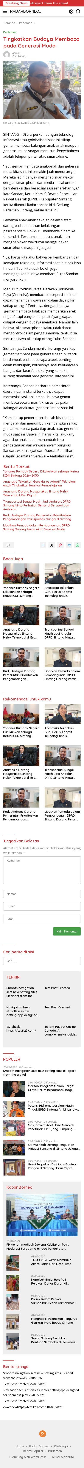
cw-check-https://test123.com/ (21, 1029)
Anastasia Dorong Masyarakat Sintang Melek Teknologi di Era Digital (35, 493)
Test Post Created (57, 988)
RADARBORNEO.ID (25, 12)
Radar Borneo (39, 1446)
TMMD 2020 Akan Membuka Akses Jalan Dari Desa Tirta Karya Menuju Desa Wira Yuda (53, 1262)
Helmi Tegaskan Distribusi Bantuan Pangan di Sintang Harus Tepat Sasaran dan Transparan (53, 1166)
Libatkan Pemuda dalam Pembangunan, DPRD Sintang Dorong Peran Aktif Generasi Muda (36, 527)
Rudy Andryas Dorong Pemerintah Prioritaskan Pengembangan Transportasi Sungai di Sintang (37, 517)
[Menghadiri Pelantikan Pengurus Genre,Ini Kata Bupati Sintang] (12, 1322)
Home (20, 1446)
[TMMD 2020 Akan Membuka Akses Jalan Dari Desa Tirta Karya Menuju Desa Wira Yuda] (12, 1263)
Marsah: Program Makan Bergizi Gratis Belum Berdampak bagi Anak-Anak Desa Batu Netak (51, 1088)
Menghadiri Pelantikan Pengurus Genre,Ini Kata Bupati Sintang (54, 1321)
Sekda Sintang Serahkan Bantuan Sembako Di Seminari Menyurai (53, 1340)
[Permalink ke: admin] (6, 54)
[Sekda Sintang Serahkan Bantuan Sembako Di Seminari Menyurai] (12, 1341)
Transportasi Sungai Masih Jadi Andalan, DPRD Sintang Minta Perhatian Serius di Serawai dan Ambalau (37, 505)
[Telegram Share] (69, 545)
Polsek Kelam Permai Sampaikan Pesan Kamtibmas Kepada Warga (53, 1301)
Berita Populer (33, 1451)
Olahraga (61, 1446)
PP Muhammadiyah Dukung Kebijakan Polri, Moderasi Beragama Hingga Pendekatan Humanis (37, 1246)
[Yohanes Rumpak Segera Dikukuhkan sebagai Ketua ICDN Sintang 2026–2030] (21, 573)
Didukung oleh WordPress (28, 1457)
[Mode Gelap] (71, 11)
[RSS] (42, 1434)
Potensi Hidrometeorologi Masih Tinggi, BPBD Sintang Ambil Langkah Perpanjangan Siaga (54, 1107)
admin (16, 53)
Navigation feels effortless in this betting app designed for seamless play (21, 1011)
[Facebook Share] (43, 545)
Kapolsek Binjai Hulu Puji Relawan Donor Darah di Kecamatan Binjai (49, 1281)
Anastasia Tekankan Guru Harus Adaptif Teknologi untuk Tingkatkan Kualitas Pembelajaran (39, 483)
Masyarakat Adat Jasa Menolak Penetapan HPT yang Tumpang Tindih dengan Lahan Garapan (51, 1127)
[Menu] (6, 11)
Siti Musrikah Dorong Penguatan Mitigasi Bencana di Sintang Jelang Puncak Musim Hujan (53, 1147)
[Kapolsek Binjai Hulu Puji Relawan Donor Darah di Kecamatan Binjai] (12, 1283)
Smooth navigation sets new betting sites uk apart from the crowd (21, 992)
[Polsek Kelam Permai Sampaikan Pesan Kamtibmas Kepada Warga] (12, 1302)
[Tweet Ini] (51, 545)
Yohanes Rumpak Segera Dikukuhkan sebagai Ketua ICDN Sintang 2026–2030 (41, 473)
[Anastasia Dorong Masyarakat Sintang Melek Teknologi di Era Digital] (21, 615)
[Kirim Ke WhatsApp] (77, 545)
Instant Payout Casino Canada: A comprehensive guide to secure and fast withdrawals (60, 1031)
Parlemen (10, 32)
